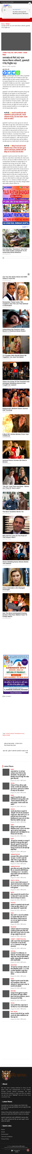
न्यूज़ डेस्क (13, 66)
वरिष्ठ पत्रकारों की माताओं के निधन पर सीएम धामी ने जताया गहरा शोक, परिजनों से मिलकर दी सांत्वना (20, 896)
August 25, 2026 (15, 962)
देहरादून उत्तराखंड (6, 735)
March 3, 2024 (6, 66)
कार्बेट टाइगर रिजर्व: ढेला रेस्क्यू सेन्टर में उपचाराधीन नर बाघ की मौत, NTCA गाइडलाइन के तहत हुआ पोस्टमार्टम (20, 943)
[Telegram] (14, 73)
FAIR (12, 1011)
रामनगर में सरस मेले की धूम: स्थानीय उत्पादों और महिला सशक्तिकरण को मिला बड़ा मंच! (20, 1015)
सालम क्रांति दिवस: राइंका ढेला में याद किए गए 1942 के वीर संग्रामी (19, 1006)
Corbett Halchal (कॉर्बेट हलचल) (18, 1146)
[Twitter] (9, 73)
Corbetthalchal (8, 52)
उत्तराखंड (25, 52)
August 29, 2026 (15, 806)
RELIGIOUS (13, 927)
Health (13, 880)
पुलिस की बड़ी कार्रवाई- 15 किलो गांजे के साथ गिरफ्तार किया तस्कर (13, 744)
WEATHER (13, 991)
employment (18, 52)
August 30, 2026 (15, 780)
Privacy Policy (5, 1139)
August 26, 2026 (15, 900)
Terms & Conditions (6, 1136)
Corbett (13, 939)
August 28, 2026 (15, 836)
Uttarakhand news (19, 733)
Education (14, 965)
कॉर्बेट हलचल (23, 780)
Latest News (8, 766)
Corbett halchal (10, 733)
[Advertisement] (16, 637)
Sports (13, 809)
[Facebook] (5, 73)
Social (13, 783)
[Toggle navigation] (3, 20)
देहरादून (4, 54)
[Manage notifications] (28, 1150)
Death (12, 892)
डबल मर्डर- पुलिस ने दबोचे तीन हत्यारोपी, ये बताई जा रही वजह (15, 751)
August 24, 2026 (15, 1019)
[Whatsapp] (18, 73)
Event (12, 769)
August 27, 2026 (15, 851)
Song (12, 913)
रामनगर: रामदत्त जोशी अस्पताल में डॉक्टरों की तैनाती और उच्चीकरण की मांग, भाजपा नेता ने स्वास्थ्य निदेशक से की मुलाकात (20, 884)
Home (3, 1129)
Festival (13, 902)
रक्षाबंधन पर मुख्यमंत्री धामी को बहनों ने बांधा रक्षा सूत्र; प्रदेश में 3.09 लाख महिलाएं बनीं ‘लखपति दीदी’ (20, 906)
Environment (4, 1134)
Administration (15, 854)
